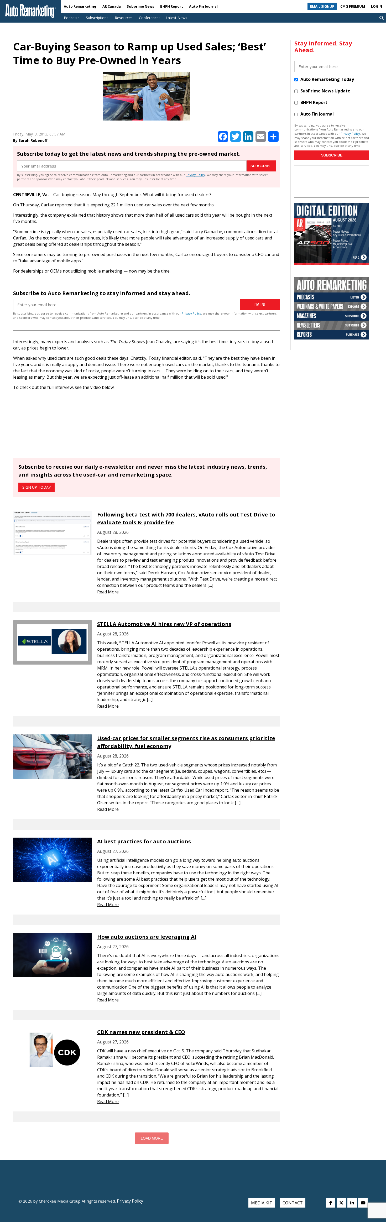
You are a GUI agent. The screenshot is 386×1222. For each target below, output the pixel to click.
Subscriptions (97, 17)
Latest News (176, 17)
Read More (108, 592)
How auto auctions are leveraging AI (146, 936)
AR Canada (111, 6)
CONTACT (293, 1203)
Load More (152, 1138)
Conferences (149, 17)
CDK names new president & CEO (141, 1032)
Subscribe (261, 166)
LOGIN (376, 6)
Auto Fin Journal (203, 6)
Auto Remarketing (80, 6)
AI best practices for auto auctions (144, 841)
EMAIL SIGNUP (322, 6)
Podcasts (72, 17)
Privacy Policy (195, 175)
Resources (124, 17)
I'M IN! (259, 304)
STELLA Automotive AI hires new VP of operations (164, 624)
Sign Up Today (36, 487)
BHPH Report (171, 6)
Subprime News (140, 6)
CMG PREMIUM (352, 6)
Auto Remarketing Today (327, 79)
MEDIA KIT (261, 1203)
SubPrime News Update (325, 91)
